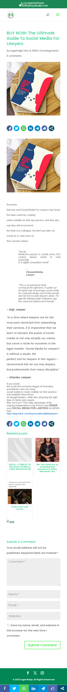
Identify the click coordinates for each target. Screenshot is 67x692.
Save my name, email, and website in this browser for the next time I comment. (33, 630)
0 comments (14, 56)
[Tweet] (16, 128)
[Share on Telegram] (37, 128)
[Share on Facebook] (9, 128)
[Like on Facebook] (44, 128)
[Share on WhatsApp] (23, 128)
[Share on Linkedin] (30, 128)
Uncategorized (48, 50)
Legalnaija (16, 50)
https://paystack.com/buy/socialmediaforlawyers (32, 413)
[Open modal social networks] (51, 128)
